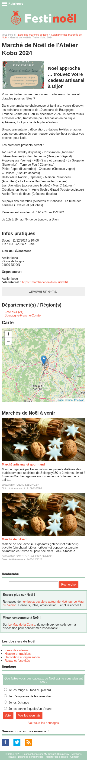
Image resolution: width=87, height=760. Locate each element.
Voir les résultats (29, 715)
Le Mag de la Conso (21, 624)
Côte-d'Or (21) (14, 312)
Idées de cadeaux (17, 650)
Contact (74, 756)
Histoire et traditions (18, 653)
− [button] (8, 341)
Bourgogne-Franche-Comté (23, 315)
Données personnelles (30, 756)
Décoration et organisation (22, 657)
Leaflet (60, 400)
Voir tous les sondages (43, 723)
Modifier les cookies (57, 756)
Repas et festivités (17, 660)
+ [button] (8, 334)
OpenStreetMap (75, 400)
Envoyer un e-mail (43, 291)
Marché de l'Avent (14, 539)
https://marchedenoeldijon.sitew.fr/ (45, 282)
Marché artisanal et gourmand (23, 464)
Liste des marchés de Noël (33, 34)
